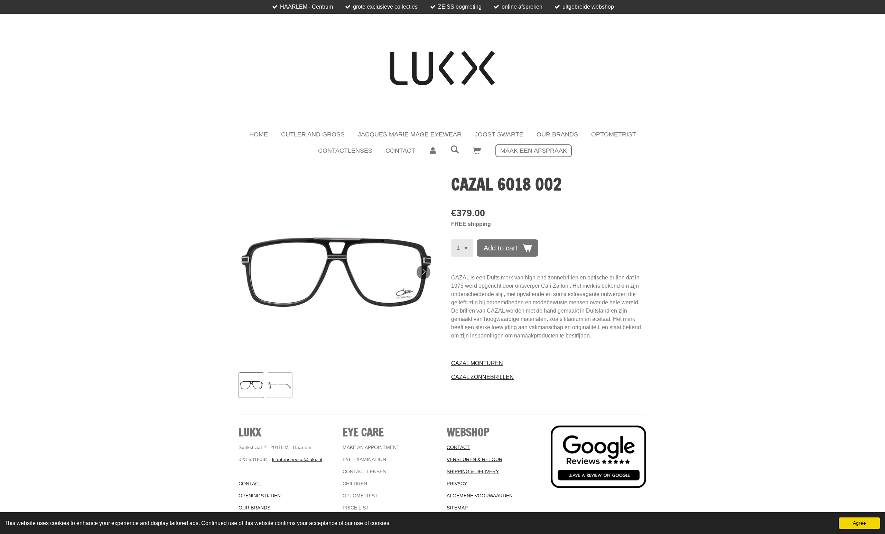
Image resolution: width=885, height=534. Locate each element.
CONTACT (250, 483)
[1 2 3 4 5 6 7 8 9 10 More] (462, 248)
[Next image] (423, 272)
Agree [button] (859, 523)
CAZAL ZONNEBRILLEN (482, 377)
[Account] (432, 150)
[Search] (454, 149)
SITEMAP (457, 508)
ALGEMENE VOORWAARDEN (480, 495)
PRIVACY (457, 483)
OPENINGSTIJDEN (260, 495)
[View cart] (476, 150)
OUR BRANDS (254, 508)
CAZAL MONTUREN (477, 363)
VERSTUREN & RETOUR (474, 459)
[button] (251, 385)
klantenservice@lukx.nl (297, 459)
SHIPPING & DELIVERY (473, 471)
